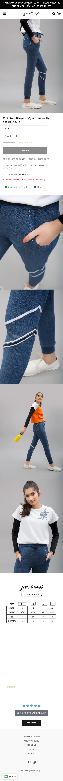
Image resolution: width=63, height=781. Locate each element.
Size (7, 128)
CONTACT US (31, 753)
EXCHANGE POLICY (31, 737)
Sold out (25, 151)
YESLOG (31, 749)
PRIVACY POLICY (31, 741)
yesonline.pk (35, 770)
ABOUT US (31, 745)
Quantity (9, 136)
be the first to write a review (31, 713)
